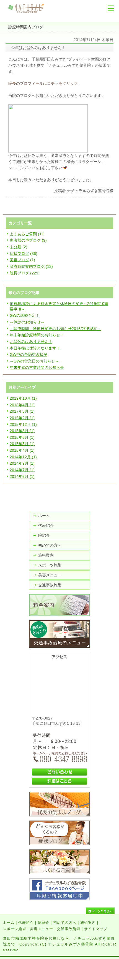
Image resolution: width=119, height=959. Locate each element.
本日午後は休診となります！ (35, 348)
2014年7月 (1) (22, 470)
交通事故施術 (49, 585)
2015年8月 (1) (22, 431)
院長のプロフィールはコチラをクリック (43, 83)
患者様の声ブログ (25, 240)
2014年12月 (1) (23, 457)
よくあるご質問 (23, 234)
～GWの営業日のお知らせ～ (34, 361)
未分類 (15, 247)
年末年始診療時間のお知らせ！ (37, 335)
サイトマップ (95, 929)
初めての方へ (49, 545)
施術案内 (46, 555)
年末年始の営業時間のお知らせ (37, 367)
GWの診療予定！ (25, 315)
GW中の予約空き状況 (28, 354)
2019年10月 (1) (23, 398)
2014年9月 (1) (22, 463)
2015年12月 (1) (23, 424)
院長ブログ (19, 273)
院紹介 (44, 535)
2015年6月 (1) (22, 437)
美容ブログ (19, 260)
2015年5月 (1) (22, 444)
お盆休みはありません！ (31, 341)
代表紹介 (46, 525)
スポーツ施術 (49, 565)
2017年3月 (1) (22, 411)
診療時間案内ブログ (27, 266)
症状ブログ (19, 253)
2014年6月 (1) (22, 476)
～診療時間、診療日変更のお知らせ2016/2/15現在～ (55, 328)
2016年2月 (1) (22, 418)
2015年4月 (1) (22, 450)
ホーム (44, 515)
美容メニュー (49, 575)
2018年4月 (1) (22, 405)
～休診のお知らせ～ (27, 322)
